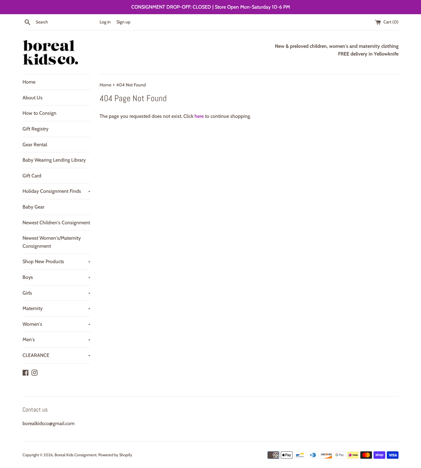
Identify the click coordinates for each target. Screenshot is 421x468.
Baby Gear (33, 207)
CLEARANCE (56, 355)
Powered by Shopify (115, 455)
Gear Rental (34, 144)
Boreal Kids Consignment (75, 455)
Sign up (123, 22)
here (199, 116)
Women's (56, 324)
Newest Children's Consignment (56, 223)
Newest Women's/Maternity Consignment (51, 242)
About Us (32, 98)
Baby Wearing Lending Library (54, 160)
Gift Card (31, 176)
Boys (56, 277)
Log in (105, 22)
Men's (56, 339)
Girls (56, 293)
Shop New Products (56, 261)
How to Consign (39, 113)
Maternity (56, 308)
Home (28, 82)
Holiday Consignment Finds (56, 191)
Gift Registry (35, 129)
